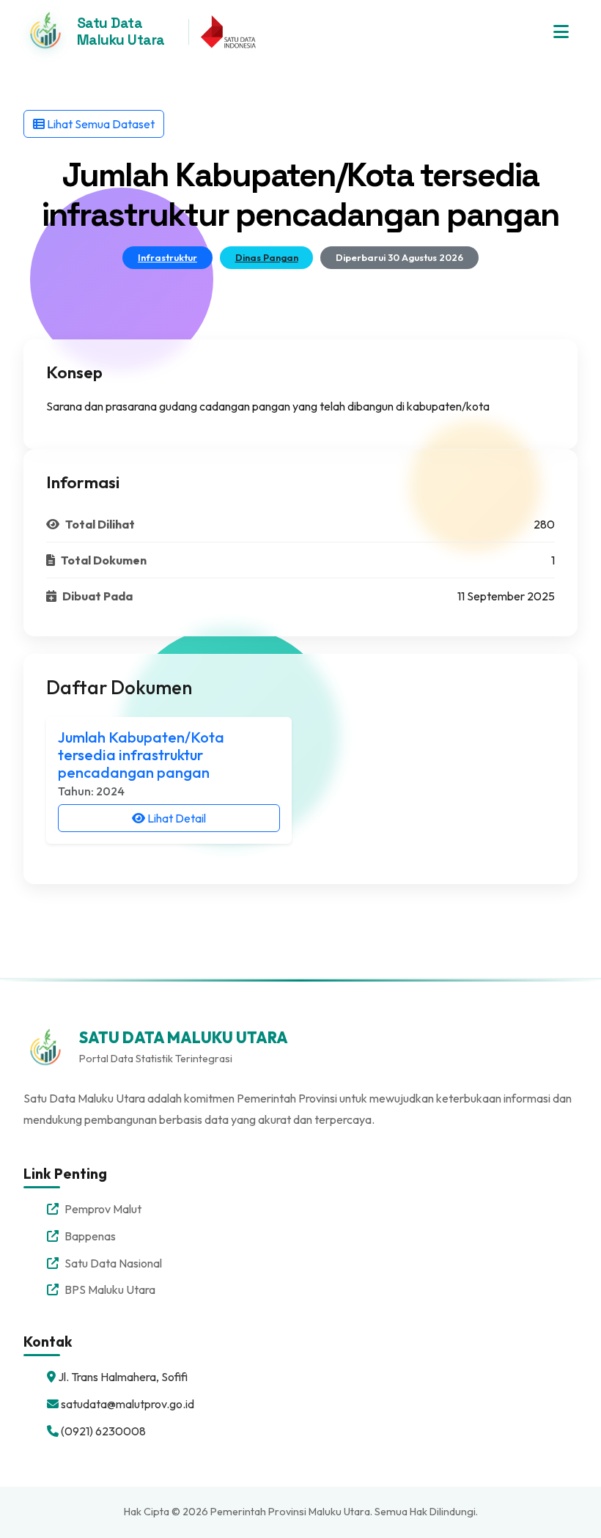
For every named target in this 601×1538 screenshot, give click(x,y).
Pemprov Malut (102, 1209)
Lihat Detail (175, 818)
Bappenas (90, 1236)
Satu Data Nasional (113, 1263)
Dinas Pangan (266, 257)
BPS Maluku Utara (109, 1289)
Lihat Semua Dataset (100, 124)
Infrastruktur (167, 257)
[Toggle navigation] (561, 31)
